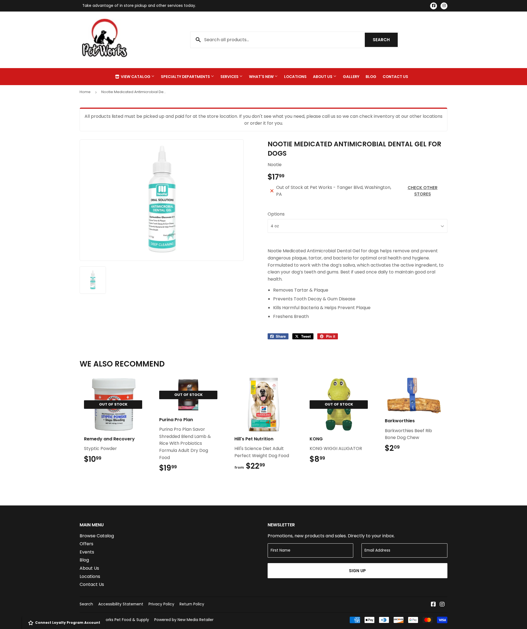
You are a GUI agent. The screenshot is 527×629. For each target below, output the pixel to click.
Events (87, 552)
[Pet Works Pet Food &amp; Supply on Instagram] (442, 605)
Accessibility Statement (120, 604)
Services (229, 76)
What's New (261, 76)
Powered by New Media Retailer (184, 619)
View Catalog (135, 76)
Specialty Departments (186, 76)
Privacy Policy (161, 604)
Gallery (351, 76)
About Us (323, 76)
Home (85, 91)
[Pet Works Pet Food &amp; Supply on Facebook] (433, 605)
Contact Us (395, 76)
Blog (371, 76)
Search (385, 40)
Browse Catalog (97, 536)
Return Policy (192, 604)
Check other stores (423, 191)
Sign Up (357, 571)
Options (276, 214)
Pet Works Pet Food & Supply (121, 619)
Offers (86, 544)
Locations (295, 76)
